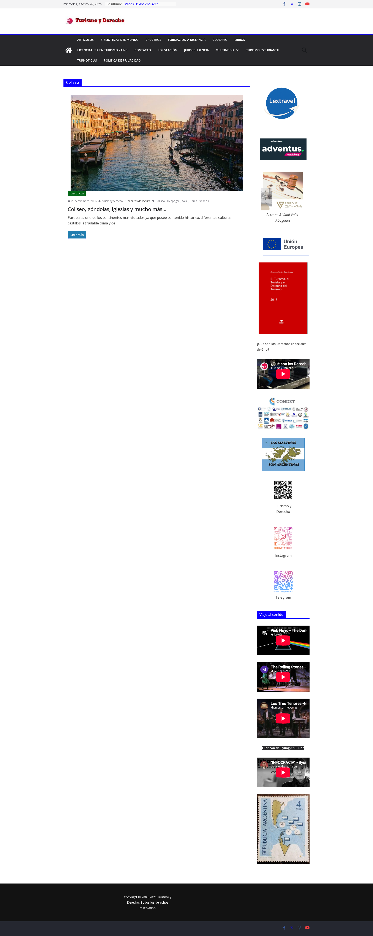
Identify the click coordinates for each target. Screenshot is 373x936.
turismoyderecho (112, 201)
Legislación (167, 50)
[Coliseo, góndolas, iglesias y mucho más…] (157, 143)
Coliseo (160, 201)
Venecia (204, 201)
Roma (193, 201)
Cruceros (153, 40)
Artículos (85, 40)
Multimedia (225, 50)
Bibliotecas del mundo (120, 40)
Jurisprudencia (196, 50)
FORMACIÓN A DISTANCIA (186, 40)
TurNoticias (87, 60)
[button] (236, 50)
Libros (239, 40)
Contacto (142, 50)
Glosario (220, 40)
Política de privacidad (122, 60)
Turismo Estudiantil (263, 50)
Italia (185, 201)
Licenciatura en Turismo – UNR (102, 50)
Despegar (173, 201)
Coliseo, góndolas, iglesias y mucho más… (117, 209)
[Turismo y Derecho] (68, 50)
